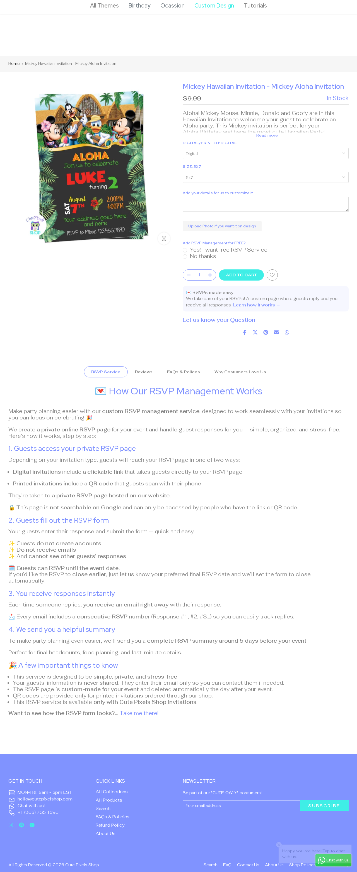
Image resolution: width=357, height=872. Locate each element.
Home (14, 63)
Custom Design (214, 5)
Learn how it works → (256, 305)
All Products (109, 800)
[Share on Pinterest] (265, 332)
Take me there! (139, 713)
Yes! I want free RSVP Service (228, 249)
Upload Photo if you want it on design (222, 226)
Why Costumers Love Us (240, 371)
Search (103, 808)
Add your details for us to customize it (218, 193)
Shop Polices (302, 864)
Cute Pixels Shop (82, 864)
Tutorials (255, 5)
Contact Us (248, 864)
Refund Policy (110, 825)
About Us (105, 833)
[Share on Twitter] (255, 332)
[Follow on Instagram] (10, 825)
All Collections (112, 791)
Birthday (140, 5)
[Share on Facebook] (244, 332)
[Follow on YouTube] (32, 825)
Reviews (144, 371)
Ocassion (172, 5)
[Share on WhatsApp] (287, 332)
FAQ (227, 864)
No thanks (203, 256)
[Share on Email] (276, 332)
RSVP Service (105, 371)
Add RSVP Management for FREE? (214, 243)
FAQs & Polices (183, 371)
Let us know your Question (219, 319)
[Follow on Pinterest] (21, 825)
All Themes (104, 5)
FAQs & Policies (112, 816)
